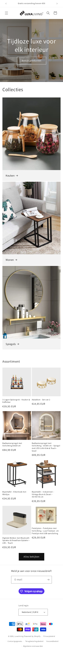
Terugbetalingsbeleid (34, 641)
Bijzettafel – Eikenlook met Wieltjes (14, 493)
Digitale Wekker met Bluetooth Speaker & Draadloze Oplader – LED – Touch (16, 540)
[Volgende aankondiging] (57, 3)
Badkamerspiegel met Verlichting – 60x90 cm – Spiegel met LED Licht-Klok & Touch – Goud (46, 447)
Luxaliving (19, 636)
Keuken (10, 175)
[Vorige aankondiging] (6, 3)
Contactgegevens (15, 641)
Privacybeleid (49, 636)
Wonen (10, 260)
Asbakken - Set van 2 (41, 399)
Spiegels (11, 344)
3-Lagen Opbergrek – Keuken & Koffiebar (16, 400)
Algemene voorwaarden (33, 646)
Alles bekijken (31, 556)
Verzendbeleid (52, 641)
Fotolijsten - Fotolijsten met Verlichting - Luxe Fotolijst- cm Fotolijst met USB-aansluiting (45, 530)
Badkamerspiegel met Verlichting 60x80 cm (12, 444)
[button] (6, 13)
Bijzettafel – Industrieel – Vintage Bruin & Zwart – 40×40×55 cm (43, 494)
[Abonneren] (48, 579)
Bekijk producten (31, 60)
